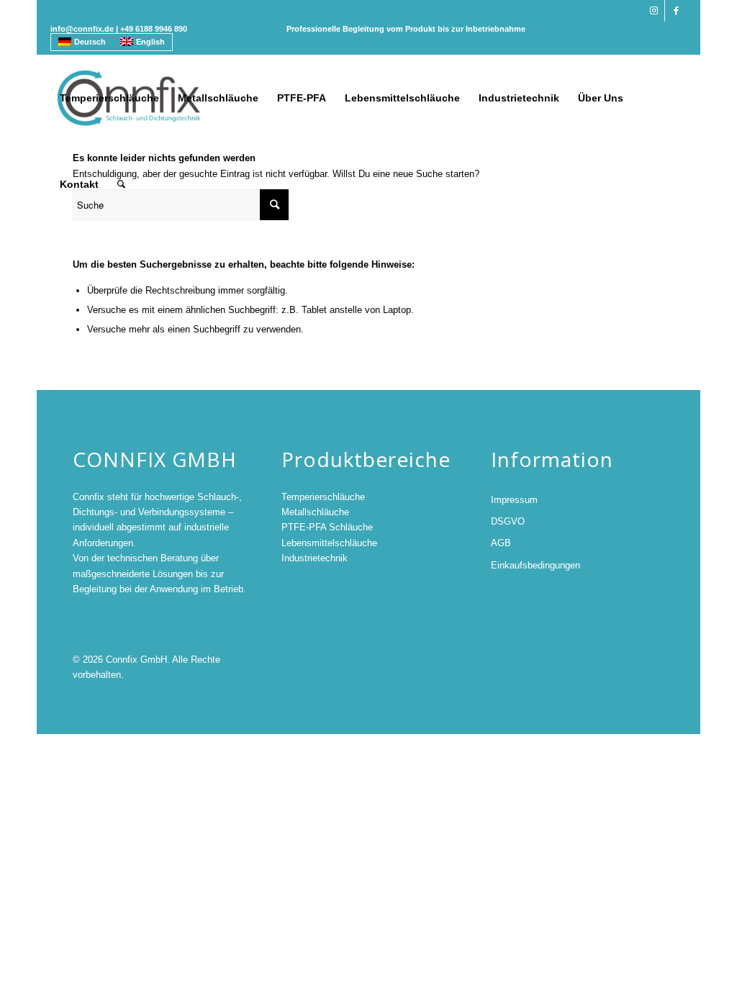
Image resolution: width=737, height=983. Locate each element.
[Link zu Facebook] (676, 11)
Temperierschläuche (323, 496)
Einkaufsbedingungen (535, 565)
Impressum (514, 499)
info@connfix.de (82, 28)
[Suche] (121, 184)
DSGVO (508, 521)
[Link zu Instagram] (653, 11)
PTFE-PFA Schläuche (327, 527)
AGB (501, 543)
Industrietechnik (314, 558)
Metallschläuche (315, 512)
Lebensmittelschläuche (329, 543)
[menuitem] (109, 98)
